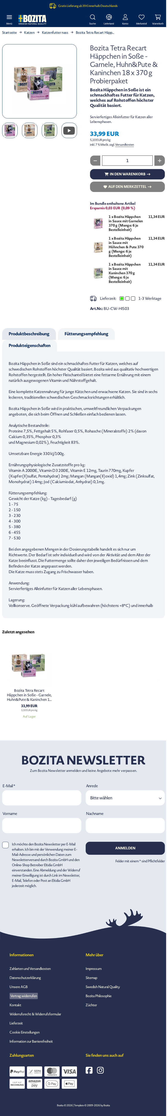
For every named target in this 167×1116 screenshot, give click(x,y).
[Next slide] (157, 680)
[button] (125, 797)
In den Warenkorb (127, 174)
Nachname (95, 814)
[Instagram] (100, 1070)
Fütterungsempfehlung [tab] (86, 334)
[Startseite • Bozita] (32, 20)
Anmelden (125, 848)
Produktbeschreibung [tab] (29, 334)
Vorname (10, 814)
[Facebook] (89, 1070)
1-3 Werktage (150, 298)
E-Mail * (9, 786)
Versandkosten (124, 145)
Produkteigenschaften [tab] (29, 345)
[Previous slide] (9, 680)
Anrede (92, 786)
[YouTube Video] (69, 130)
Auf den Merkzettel (127, 187)
